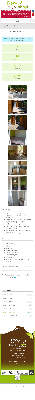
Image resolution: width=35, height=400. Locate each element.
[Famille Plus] (17, 376)
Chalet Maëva (8, 295)
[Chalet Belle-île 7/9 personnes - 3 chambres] (17, 92)
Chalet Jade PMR (9, 305)
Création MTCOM (22, 389)
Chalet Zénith (8, 298)
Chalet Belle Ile (9, 312)
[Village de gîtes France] (3, 371)
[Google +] (33, 13)
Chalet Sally (7, 309)
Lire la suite (27, 16)
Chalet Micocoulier (10, 316)
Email (17, 363)
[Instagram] (33, 15)
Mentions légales (13, 389)
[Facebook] (33, 11)
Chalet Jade (7, 302)
